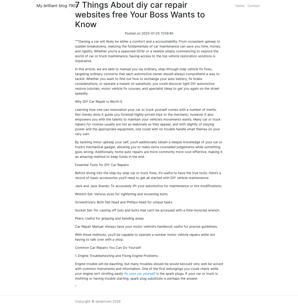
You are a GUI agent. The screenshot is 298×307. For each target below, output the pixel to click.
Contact (254, 6)
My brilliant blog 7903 (57, 5)
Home (239, 6)
